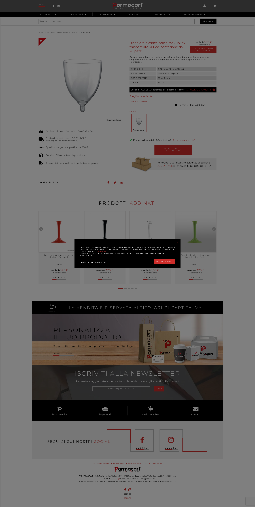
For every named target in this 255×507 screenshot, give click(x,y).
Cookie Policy (103, 251)
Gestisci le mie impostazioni (93, 262)
